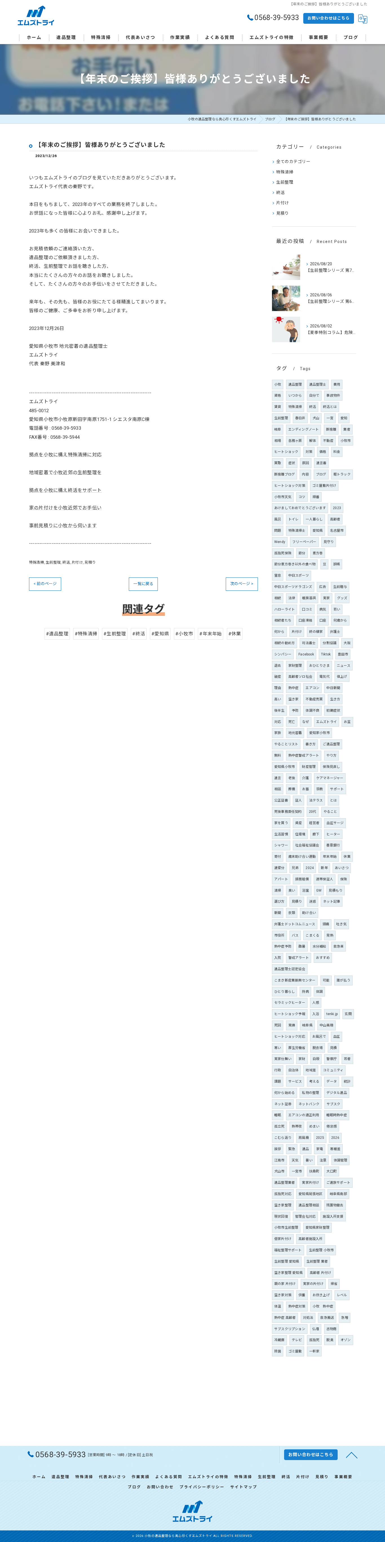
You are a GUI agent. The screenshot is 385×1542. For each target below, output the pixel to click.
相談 (277, 789)
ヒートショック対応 (289, 1037)
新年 (324, 868)
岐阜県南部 (338, 1194)
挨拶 (277, 1149)
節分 (301, 553)
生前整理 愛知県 (286, 1261)
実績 (291, 1025)
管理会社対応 (305, 1217)
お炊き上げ (321, 1295)
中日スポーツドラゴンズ (293, 587)
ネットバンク (308, 1104)
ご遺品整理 (331, 744)
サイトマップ (243, 1487)
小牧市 (345, 441)
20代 (313, 812)
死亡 (291, 722)
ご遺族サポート (338, 1183)
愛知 (343, 418)
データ (331, 1081)
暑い (309, 1160)
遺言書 (321, 463)
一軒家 (314, 1351)
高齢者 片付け (320, 1273)
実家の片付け (313, 1284)
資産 (298, 823)
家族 (277, 733)
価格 (322, 452)
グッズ (342, 598)
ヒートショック (286, 452)
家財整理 (295, 666)
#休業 (234, 634)
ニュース (343, 666)
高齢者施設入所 (310, 1239)
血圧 (336, 1037)
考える (314, 1081)
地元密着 (295, 733)
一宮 (329, 418)
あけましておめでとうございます (300, 508)
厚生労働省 (297, 1048)
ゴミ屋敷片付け (324, 486)
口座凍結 (305, 620)
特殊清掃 (36, 562)
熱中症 (293, 688)
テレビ (297, 1340)
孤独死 (314, 1340)
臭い (291, 890)
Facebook (306, 654)
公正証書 (281, 800)
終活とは (330, 407)
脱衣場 (318, 1048)
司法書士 (309, 643)
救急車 (338, 946)
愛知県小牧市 (284, 767)
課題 (277, 1081)
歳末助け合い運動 (302, 857)
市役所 (279, 935)
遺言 (277, 778)
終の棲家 (316, 632)
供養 (301, 1295)
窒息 (277, 575)
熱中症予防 (282, 946)
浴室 (305, 890)
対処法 (308, 1318)
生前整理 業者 (317, 1261)
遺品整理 (295, 384)
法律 (291, 598)
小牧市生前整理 (286, 1228)
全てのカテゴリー (293, 161)
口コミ (307, 609)
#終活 (138, 634)
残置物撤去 (335, 1205)
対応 (277, 722)
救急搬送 (327, 1318)
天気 (295, 1160)
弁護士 (335, 632)
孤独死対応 (282, 1194)
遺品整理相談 (308, 1205)
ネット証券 (282, 1104)
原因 (305, 463)
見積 (333, 1048)
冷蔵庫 (279, 1340)
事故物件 (333, 396)
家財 (301, 1059)
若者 (347, 1059)
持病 (305, 992)
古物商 (331, 1329)
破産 (277, 677)
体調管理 (341, 1160)
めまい (314, 1126)
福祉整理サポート (288, 1250)
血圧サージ (335, 823)
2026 (335, 1138)
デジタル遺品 (336, 1093)
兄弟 (295, 868)
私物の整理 (310, 1093)
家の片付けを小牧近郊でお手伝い (65, 508)
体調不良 (312, 711)
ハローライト (284, 609)
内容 (305, 474)
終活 (66, 562)
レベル (342, 1295)
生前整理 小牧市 (321, 1250)
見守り (329, 542)
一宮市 (297, 1171)
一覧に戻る (143, 583)
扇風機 (303, 1138)
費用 (336, 384)
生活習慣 (281, 834)
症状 (291, 463)
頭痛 (325, 924)
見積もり (335, 890)
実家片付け (310, 1183)
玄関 (348, 1014)
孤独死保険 (282, 553)
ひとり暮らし (284, 992)
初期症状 (333, 711)
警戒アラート (298, 958)
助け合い (309, 913)
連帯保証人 (324, 879)
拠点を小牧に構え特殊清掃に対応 (65, 454)
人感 (315, 1003)
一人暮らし (314, 519)
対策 (309, 452)
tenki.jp (332, 1014)
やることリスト (286, 744)
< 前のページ (45, 583)
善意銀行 (333, 845)
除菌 (277, 1351)
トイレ (293, 519)
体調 (319, 992)
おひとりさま (319, 666)
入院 (277, 958)
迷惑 (312, 902)
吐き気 (341, 924)
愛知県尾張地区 (310, 1194)
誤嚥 (336, 564)
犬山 (316, 418)
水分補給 (319, 946)
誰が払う (343, 980)
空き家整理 (282, 1205)
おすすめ (323, 958)
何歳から (340, 620)
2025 (320, 1138)
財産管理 (309, 767)
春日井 (300, 418)
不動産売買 (314, 699)
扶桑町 (314, 1171)
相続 (277, 598)
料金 (336, 452)
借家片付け (282, 1239)
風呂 (277, 519)
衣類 (291, 913)
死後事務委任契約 (288, 812)
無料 (277, 755)
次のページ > (241, 583)
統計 (347, 1081)
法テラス (316, 800)
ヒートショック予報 (289, 1014)
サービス (295, 1081)
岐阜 (277, 429)
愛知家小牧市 (319, 733)
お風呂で (319, 1037)
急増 (344, 1318)
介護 (305, 778)
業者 (346, 429)
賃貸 (277, 407)
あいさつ (342, 868)
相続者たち (282, 620)
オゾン (345, 1340)
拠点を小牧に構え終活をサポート (65, 490)
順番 (316, 497)
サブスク (333, 1104)
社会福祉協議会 (307, 845)
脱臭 (329, 1340)
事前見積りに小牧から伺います (63, 525)
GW (319, 890)
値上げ (342, 677)
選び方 (279, 902)
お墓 (305, 789)
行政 (277, 1070)
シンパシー (282, 654)
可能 (326, 980)
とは (333, 800)
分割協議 (330, 643)
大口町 (331, 1171)
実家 (326, 598)
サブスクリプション (289, 1329)
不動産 (328, 441)
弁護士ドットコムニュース (294, 924)
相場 (277, 441)
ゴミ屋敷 (295, 1351)
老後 (291, 778)
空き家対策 (282, 1295)
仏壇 (315, 1329)
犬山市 (279, 1171)
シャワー (281, 845)
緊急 (291, 1149)
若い (336, 609)
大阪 (347, 643)
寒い (277, 1048)
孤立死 (279, 1126)
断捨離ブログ (284, 474)
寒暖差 (335, 1149)
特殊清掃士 (297, 531)
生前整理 (53, 562)
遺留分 (279, 868)
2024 (310, 868)
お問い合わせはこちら (328, 18)
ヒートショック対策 (289, 486)
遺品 (305, 1149)
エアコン (312, 688)
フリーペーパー (304, 542)
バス (295, 935)
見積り (90, 562)
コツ (301, 497)
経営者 (314, 823)
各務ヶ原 (295, 441)
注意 (323, 1160)
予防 (295, 711)
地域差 (311, 1070)
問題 (277, 531)
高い (277, 699)
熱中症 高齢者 (285, 1318)
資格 (277, 396)
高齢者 (335, 519)
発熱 (329, 935)
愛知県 (318, 531)
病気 (322, 609)
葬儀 (291, 789)
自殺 (316, 1059)
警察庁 (331, 1059)
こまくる (312, 935)
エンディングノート (303, 429)
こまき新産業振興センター (294, 980)
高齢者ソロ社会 (300, 677)
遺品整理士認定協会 (289, 969)
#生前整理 (114, 634)
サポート (337, 789)
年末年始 (330, 857)
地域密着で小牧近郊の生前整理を (65, 472)
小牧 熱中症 (323, 1306)
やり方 (331, 755)
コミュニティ (333, 1070)
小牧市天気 (282, 497)
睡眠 (277, 1115)
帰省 (334, 1284)
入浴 (315, 1014)
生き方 (335, 699)
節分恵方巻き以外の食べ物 (294, 564)
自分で (314, 396)
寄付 (277, 857)
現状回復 (281, 1217)
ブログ (321, 474)
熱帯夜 (297, 1126)
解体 (312, 441)
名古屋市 (337, 531)
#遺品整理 (57, 634)
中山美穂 (326, 1025)
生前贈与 (340, 587)
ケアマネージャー (330, 778)
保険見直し (331, 767)
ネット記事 (331, 902)
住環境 (300, 834)
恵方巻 (318, 553)
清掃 (277, 890)
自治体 (293, 1070)
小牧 (277, 384)
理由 (277, 688)
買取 (277, 463)
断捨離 (331, 429)
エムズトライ (326, 722)
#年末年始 (210, 634)
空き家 (293, 699)
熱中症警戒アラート (303, 755)
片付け (77, 562)
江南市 (279, 1160)
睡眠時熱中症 (336, 1115)
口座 (322, 620)
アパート (281, 879)
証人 (298, 800)
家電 (319, 1149)
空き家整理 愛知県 (288, 1273)
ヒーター (333, 834)
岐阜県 (307, 1025)
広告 (322, 587)
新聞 (277, 913)
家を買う (281, 823)
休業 (347, 857)
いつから (295, 396)
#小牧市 (184, 634)
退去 (277, 666)
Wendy (279, 542)
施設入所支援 (333, 1217)
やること (330, 812)
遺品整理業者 (284, 1183)
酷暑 (301, 946)
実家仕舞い (282, 1059)
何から (279, 632)
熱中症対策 (297, 1306)
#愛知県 (160, 634)
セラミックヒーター (289, 1003)
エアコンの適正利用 (303, 1115)
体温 (277, 1306)
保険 (343, 879)
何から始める (284, 1093)
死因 (277, 1025)
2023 (337, 508)
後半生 (279, 711)
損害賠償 (302, 879)
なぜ (305, 722)
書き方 (311, 744)
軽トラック (342, 474)
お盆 (347, 722)
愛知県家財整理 (317, 1228)
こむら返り (282, 1138)
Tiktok (326, 654)
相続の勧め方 (284, 643)
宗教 (319, 789)
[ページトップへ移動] (351, 1454)
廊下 (316, 834)
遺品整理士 (317, 384)
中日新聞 (333, 688)
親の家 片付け (285, 1284)
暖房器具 (309, 598)
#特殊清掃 (86, 634)
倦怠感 (331, 1126)
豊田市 (343, 654)
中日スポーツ (298, 575)
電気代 (324, 677)
